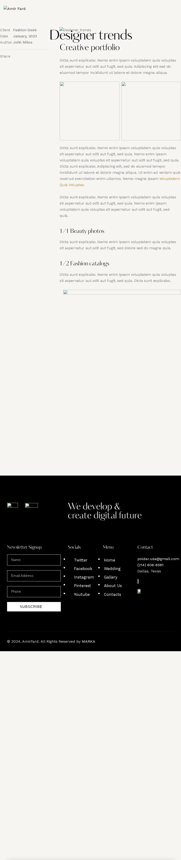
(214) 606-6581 (150, 565)
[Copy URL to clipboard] (29, 56)
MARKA (88, 641)
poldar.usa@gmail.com (158, 559)
